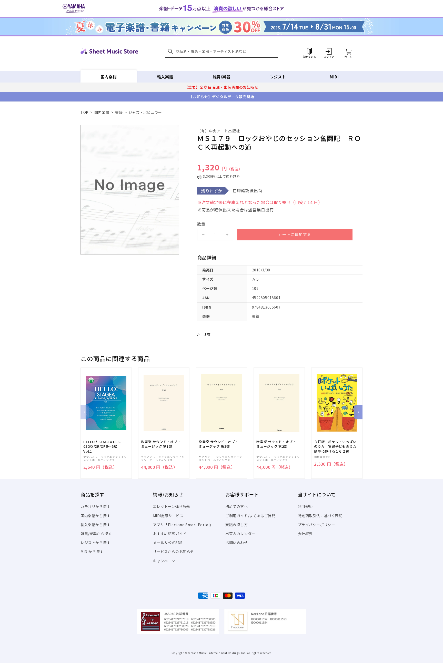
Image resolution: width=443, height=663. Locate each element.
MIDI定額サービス (168, 515)
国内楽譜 (109, 76)
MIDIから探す (92, 551)
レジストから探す (95, 542)
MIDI (334, 76)
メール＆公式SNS (168, 542)
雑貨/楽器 (221, 76)
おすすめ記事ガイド (170, 533)
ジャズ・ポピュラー (145, 112)
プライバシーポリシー (316, 524)
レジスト (278, 76)
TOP (84, 112)
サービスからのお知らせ (173, 551)
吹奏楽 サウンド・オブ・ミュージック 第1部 (161, 444)
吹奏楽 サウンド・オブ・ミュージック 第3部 (218, 444)
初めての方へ (236, 506)
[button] (221, 51)
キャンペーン (164, 560)
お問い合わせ (236, 542)
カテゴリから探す (95, 506)
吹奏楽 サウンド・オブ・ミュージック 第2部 (276, 444)
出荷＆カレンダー (240, 533)
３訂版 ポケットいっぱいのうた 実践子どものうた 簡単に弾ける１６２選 (337, 446)
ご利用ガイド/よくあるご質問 (250, 515)
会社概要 (305, 533)
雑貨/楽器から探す (96, 533)
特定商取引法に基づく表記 (320, 515)
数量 (201, 224)
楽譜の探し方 (236, 524)
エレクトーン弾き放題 (171, 506)
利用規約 (305, 506)
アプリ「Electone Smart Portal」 (183, 524)
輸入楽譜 (165, 76)
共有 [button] (206, 334)
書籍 (119, 112)
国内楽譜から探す (95, 515)
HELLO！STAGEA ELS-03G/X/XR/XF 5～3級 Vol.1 (102, 446)
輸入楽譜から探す (95, 524)
